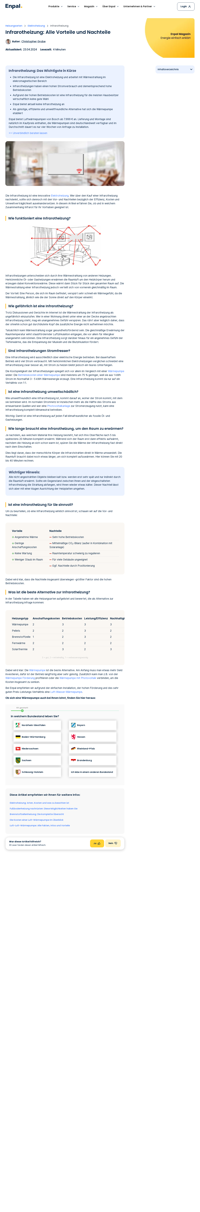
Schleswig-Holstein (32, 772)
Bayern (81, 725)
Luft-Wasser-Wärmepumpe (66, 692)
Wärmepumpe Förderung (20, 678)
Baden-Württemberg (33, 736)
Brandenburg (84, 760)
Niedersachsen (30, 748)
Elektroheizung (60, 195)
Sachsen (26, 760)
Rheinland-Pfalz (86, 748)
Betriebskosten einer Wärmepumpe (39, 375)
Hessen (81, 736)
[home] (13, 6)
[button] (55, 6)
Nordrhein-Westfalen (33, 725)
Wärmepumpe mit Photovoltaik (77, 678)
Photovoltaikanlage (58, 406)
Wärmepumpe (116, 371)
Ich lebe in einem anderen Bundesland (92, 772)
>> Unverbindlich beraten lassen (28, 133)
